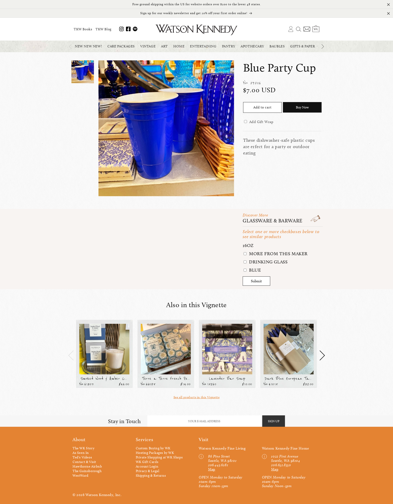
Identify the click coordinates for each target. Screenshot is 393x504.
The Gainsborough (87, 471)
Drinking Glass (267, 262)
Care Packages (121, 46)
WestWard (80, 475)
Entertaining (203, 46)
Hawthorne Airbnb (87, 466)
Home (178, 46)
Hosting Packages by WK (155, 453)
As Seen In (81, 453)
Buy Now (302, 107)
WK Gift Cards (147, 462)
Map (211, 469)
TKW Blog (103, 29)
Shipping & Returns (151, 475)
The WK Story (83, 448)
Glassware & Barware (272, 221)
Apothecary (252, 46)
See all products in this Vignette (197, 397)
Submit (256, 281)
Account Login (147, 466)
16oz (248, 245)
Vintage (148, 46)
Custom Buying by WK (153, 448)
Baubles (277, 46)
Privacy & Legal (147, 471)
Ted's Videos (82, 457)
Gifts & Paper (302, 46)
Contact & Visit (84, 462)
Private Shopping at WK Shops (159, 457)
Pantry (228, 46)
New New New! (88, 46)
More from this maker (278, 253)
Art (164, 46)
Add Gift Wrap (261, 122)
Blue (254, 270)
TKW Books (83, 29)
